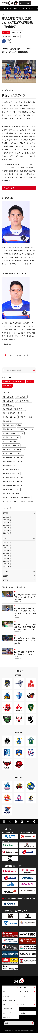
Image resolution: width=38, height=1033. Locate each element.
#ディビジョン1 (8, 397)
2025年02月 (7, 564)
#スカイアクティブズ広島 (11, 469)
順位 (4, 991)
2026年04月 (7, 525)
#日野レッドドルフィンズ (11, 489)
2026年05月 (7, 522)
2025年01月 (7, 566)
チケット (26, 3)
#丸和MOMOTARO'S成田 (11, 493)
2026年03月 (7, 528)
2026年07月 (7, 517)
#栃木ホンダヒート (9, 429)
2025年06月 (7, 553)
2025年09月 (7, 550)
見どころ (6, 32)
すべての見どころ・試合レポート (13, 382)
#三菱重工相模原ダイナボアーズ (13, 433)
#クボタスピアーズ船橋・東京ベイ (14, 409)
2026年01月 (7, 533)
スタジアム (23, 1004)
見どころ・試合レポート (13, 8)
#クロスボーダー (19, 501)
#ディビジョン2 (21, 397)
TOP (3, 8)
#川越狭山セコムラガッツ (11, 36)
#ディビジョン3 (17, 32)
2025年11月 (7, 545)
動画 (4, 1004)
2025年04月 (7, 558)
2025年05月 (7, 556)
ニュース (22, 996)
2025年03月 (7, 561)
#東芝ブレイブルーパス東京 (12, 425)
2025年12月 (7, 542)
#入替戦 (30, 501)
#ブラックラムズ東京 (10, 441)
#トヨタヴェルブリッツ (25, 429)
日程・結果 (23, 987)
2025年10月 (7, 548)
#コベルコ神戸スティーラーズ (12, 413)
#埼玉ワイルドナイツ (10, 417)
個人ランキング (24, 991)
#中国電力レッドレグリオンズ (12, 481)
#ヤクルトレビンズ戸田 (10, 497)
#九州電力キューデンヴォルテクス (14, 449)
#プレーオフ (7, 501)
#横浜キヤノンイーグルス (11, 437)
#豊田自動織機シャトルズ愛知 (12, 461)
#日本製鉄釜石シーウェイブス (12, 485)
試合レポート (7, 386)
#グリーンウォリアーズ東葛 (11, 453)
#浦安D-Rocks (7, 405)
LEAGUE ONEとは (7, 1008)
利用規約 (22, 1013)
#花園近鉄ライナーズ (9, 465)
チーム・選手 (6, 996)
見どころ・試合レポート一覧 (19, 355)
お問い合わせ (6, 1017)
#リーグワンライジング (23, 401)
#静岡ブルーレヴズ (26, 417)
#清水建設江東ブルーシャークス (13, 457)
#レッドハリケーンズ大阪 (11, 473)
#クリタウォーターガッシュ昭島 (13, 477)
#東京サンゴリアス (9, 421)
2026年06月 (7, 520)
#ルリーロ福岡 (25, 497)
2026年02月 (7, 530)
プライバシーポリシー (8, 1013)
